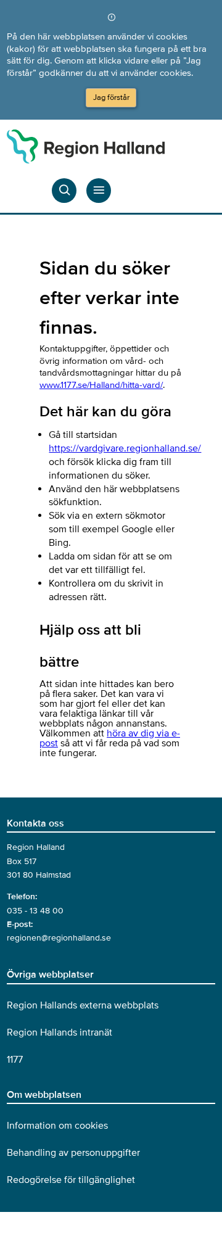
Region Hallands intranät (59, 1032)
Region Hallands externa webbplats (82, 1005)
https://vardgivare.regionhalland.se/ (125, 448)
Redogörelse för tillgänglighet (71, 1180)
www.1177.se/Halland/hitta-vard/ (101, 384)
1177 (15, 1059)
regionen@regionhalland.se (59, 938)
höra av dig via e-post (109, 738)
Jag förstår (111, 97)
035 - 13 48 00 (35, 910)
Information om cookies (57, 1125)
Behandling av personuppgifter (73, 1153)
